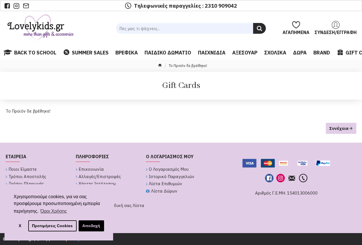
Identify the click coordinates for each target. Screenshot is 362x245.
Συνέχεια (339, 128)
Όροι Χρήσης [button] (53, 211)
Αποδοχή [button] (91, 225)
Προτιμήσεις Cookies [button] (52, 225)
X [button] (20, 225)
